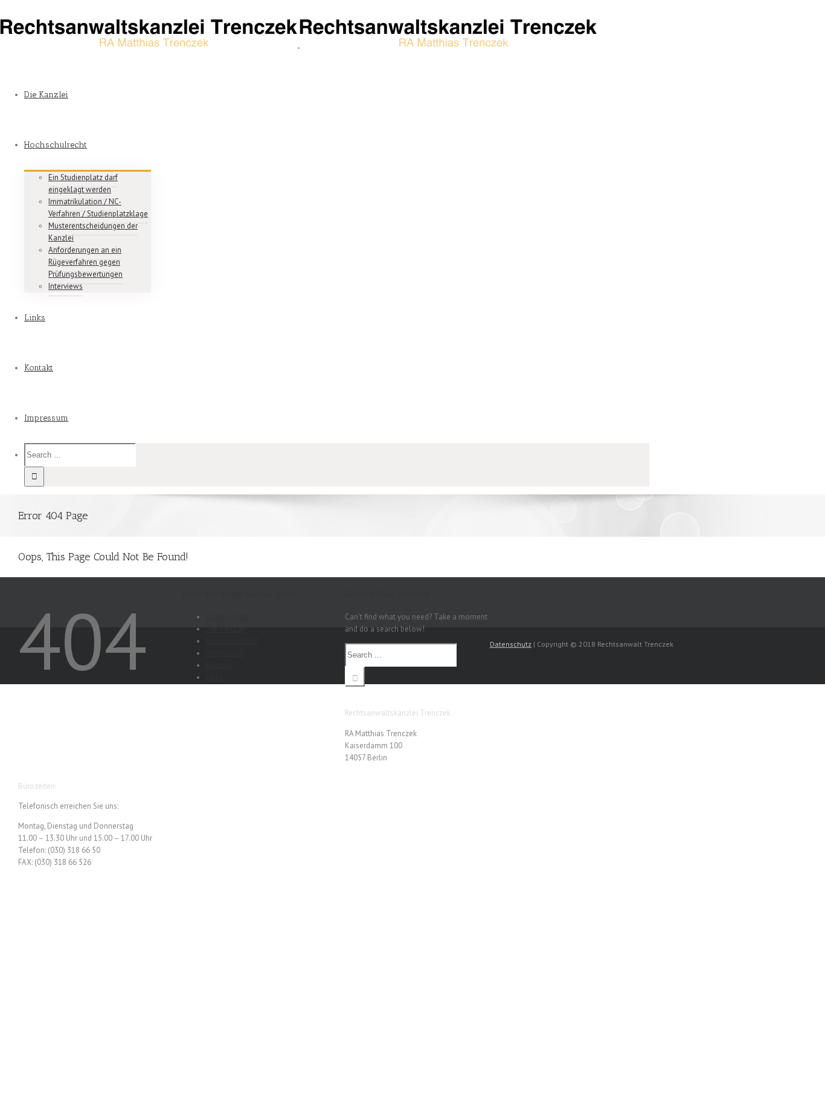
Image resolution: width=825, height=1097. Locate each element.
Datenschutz (227, 617)
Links (214, 677)
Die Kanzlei (225, 629)
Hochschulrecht (232, 641)
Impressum (224, 653)
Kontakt (219, 665)
